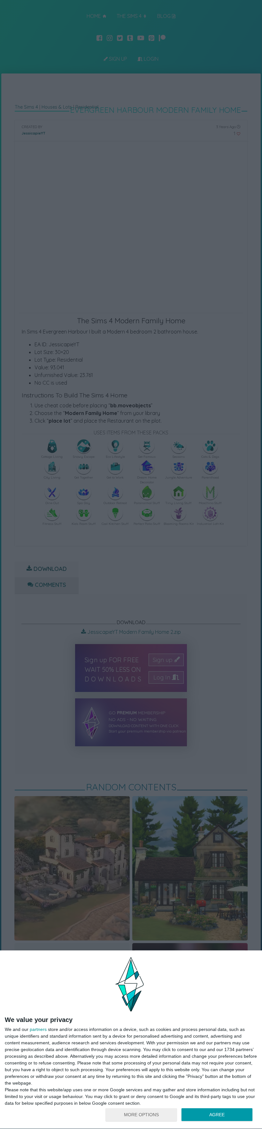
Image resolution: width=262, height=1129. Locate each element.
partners (38, 1029)
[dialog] (131, 1040)
